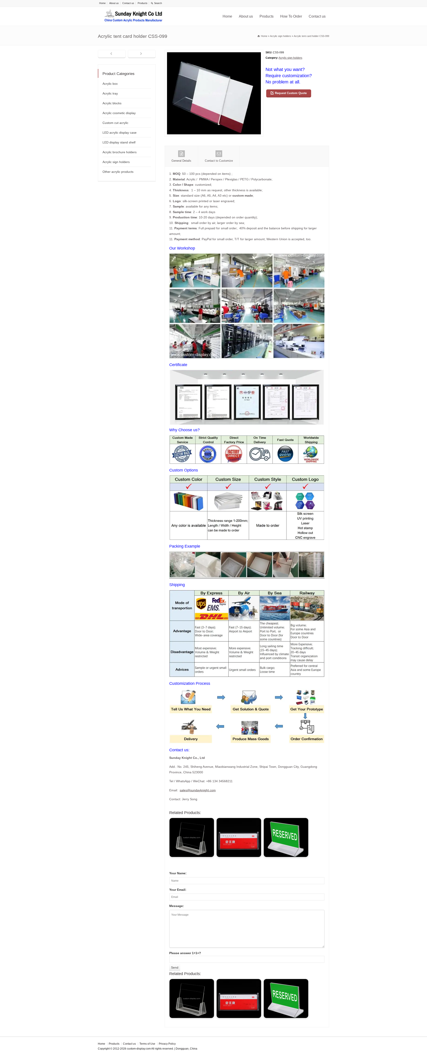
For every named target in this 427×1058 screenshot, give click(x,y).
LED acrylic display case (120, 132)
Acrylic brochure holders (120, 152)
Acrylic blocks (112, 103)
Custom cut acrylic (115, 123)
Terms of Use (147, 1043)
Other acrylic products (118, 171)
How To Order (291, 16)
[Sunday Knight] (133, 16)
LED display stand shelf (119, 142)
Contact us (128, 3)
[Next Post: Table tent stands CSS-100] (142, 54)
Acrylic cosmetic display (119, 113)
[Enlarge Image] (214, 53)
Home (102, 3)
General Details (181, 160)
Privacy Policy (167, 1043)
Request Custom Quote (291, 93)
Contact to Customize (219, 160)
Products (142, 3)
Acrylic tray (110, 93)
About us (114, 3)
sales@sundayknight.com (198, 790)
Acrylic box (110, 83)
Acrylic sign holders (290, 57)
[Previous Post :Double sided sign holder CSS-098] (112, 54)
